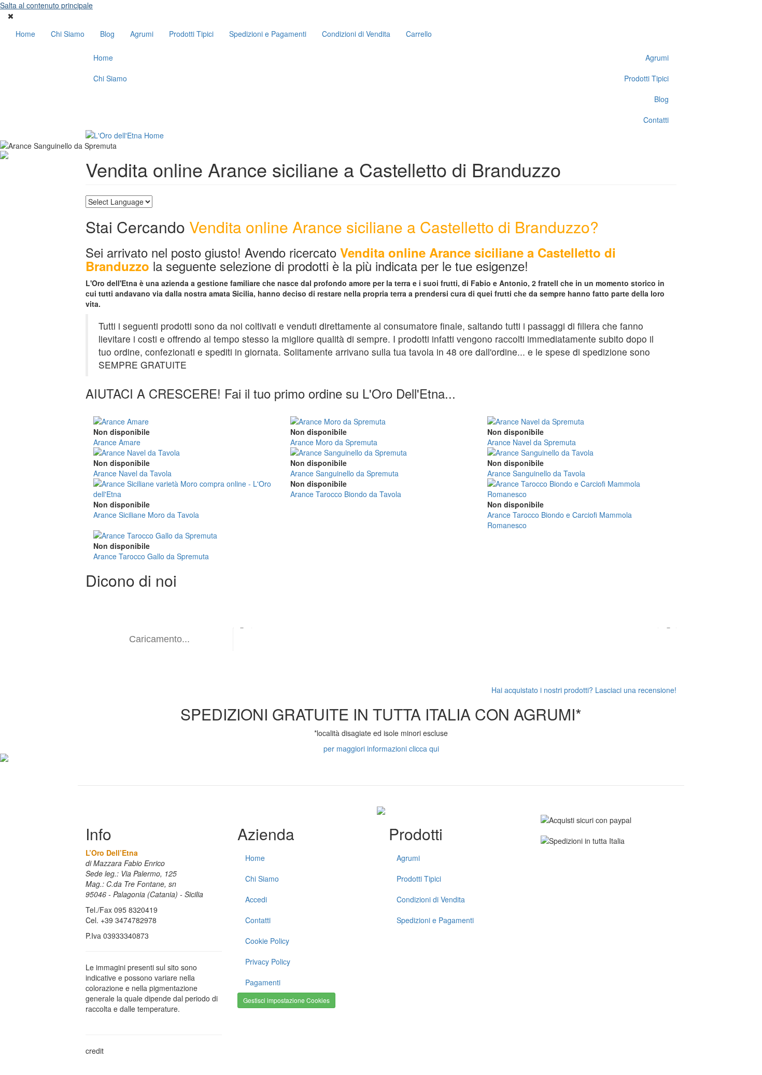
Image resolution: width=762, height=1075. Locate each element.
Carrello (419, 34)
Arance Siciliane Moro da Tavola (146, 515)
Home (25, 34)
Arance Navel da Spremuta (531, 442)
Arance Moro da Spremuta (333, 442)
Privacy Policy (267, 961)
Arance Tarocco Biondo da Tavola (345, 494)
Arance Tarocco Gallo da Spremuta (151, 556)
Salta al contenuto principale (46, 5)
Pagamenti (262, 982)
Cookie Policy (267, 941)
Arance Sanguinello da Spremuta (344, 473)
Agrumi (141, 34)
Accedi (256, 899)
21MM (116, 1050)
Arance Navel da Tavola (132, 473)
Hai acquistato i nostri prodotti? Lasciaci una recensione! (583, 690)
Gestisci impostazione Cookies (286, 1000)
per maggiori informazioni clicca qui (381, 748)
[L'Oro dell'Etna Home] (255, 135)
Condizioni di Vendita (356, 34)
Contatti (656, 120)
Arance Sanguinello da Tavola (536, 473)
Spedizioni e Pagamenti (267, 34)
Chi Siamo (67, 34)
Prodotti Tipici (191, 34)
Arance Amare (116, 442)
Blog (107, 34)
